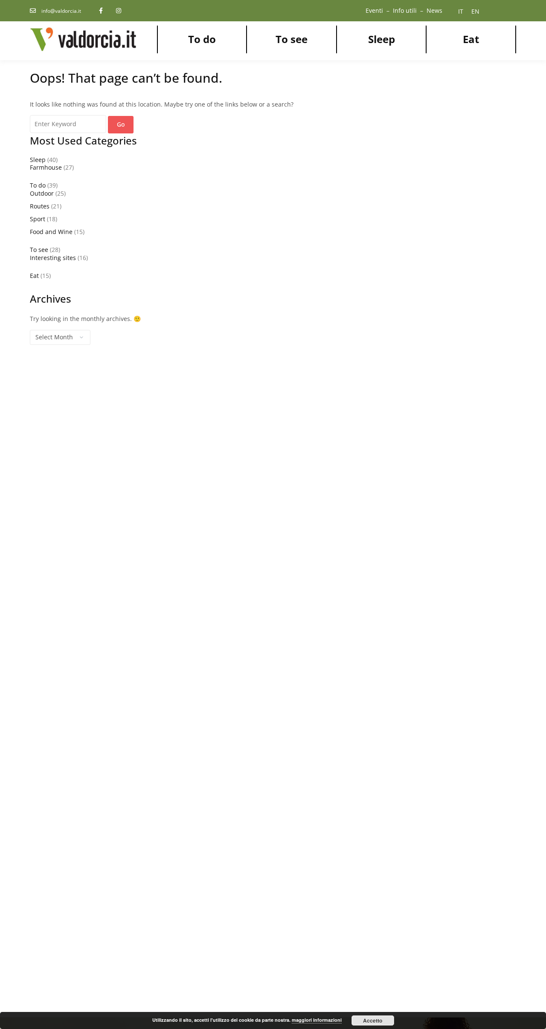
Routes (39, 206)
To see (292, 39)
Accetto (372, 1020)
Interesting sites (53, 258)
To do (202, 39)
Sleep (381, 39)
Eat (471, 39)
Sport (37, 219)
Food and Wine (51, 232)
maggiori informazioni (317, 1020)
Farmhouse (46, 167)
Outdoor (42, 193)
